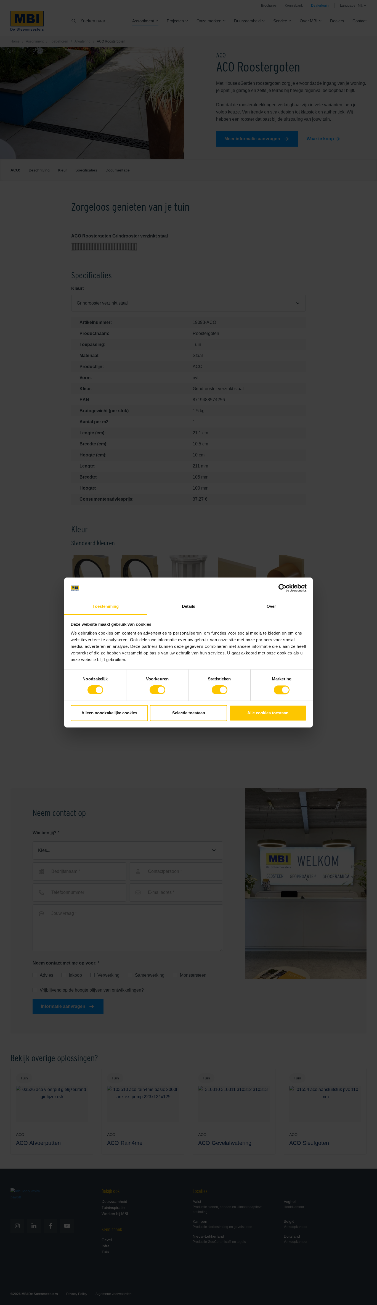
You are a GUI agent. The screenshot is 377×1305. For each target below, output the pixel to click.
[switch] (157, 691)
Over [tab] (271, 606)
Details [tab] (188, 606)
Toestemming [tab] (105, 606)
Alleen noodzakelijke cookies (109, 712)
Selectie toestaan (188, 712)
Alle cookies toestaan (267, 712)
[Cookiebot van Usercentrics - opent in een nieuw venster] (282, 588)
